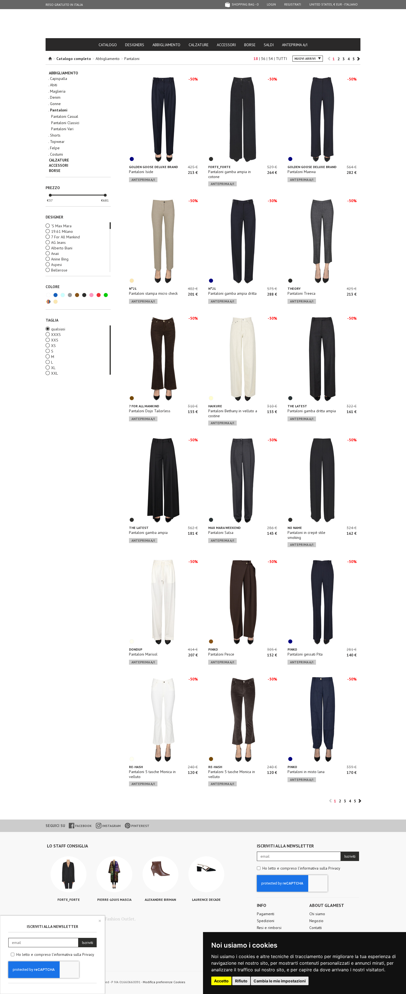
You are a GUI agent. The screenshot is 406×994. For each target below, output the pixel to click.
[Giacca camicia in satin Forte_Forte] (68, 874)
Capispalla (58, 78)
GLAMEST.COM (203, 24)
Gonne (55, 103)
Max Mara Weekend (224, 528)
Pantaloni (131, 58)
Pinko (213, 649)
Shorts (55, 135)
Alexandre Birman (160, 900)
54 (270, 58)
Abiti (53, 85)
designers (134, 44)
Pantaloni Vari (62, 129)
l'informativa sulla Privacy (319, 868)
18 (256, 58)
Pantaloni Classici (65, 123)
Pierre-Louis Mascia (114, 900)
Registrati (292, 4)
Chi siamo (317, 913)
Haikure (215, 406)
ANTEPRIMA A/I (294, 44)
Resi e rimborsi (269, 927)
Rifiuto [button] (241, 981)
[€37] (50, 195)
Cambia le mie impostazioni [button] (280, 981)
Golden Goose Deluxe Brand (153, 167)
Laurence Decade (206, 900)
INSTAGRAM (111, 826)
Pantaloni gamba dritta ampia (312, 410)
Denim (55, 97)
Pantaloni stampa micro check (153, 293)
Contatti (315, 927)
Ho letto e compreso (301, 868)
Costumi (56, 154)
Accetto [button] (221, 981)
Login (271, 4)
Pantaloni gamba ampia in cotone (229, 174)
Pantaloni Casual (64, 116)
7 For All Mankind (144, 406)
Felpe (55, 148)
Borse (249, 44)
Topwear (57, 141)
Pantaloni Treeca (301, 293)
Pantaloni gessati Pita (305, 654)
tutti (281, 58)
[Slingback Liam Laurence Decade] (206, 874)
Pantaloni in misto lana (306, 771)
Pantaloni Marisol (143, 654)
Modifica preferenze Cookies (164, 982)
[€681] (105, 195)
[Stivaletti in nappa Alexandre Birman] (160, 874)
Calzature (199, 44)
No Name (295, 528)
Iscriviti (349, 856)
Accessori (226, 44)
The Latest (297, 406)
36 (263, 58)
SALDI (269, 44)
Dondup (135, 649)
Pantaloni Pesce (221, 654)
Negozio (316, 920)
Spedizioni (265, 920)
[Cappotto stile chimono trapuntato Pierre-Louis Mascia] (114, 874)
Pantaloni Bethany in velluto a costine (232, 413)
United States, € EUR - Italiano (333, 4)
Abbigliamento (166, 44)
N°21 (133, 288)
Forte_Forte (219, 167)
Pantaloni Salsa (220, 532)
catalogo (108, 44)
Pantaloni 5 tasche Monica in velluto (152, 774)
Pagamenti (265, 913)
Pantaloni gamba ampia (148, 532)
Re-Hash (136, 767)
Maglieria (57, 91)
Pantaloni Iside (141, 171)
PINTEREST (139, 826)
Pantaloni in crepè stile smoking (306, 535)
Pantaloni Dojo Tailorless (149, 410)
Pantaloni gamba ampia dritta (232, 293)
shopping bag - (245, 4)
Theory (294, 288)
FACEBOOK (83, 826)
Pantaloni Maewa (302, 171)
